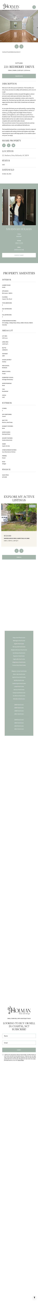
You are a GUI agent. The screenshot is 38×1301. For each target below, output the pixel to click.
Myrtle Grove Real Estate (19, 677)
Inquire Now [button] (19, 76)
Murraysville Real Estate (19, 647)
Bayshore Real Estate (19, 656)
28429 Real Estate (19, 726)
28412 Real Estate (19, 729)
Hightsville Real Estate (19, 659)
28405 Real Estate (19, 708)
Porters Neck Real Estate (19, 665)
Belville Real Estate (19, 680)
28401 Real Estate (19, 723)
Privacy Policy (21, 1060)
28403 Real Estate (19, 704)
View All (19, 557)
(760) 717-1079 (19, 243)
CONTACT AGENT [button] (19, 255)
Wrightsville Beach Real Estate (19, 650)
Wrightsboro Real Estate (19, 662)
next (21, 46)
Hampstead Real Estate (19, 692)
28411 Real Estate (19, 714)
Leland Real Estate (19, 686)
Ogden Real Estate (19, 643)
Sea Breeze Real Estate (19, 696)
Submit (19, 1050)
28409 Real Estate (19, 720)
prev (17, 46)
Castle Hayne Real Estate (19, 683)
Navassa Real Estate (19, 689)
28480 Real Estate (19, 711)
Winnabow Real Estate (19, 699)
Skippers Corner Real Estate (19, 671)
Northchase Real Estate (19, 653)
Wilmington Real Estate (19, 640)
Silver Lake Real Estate (19, 674)
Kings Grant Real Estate (19, 637)
